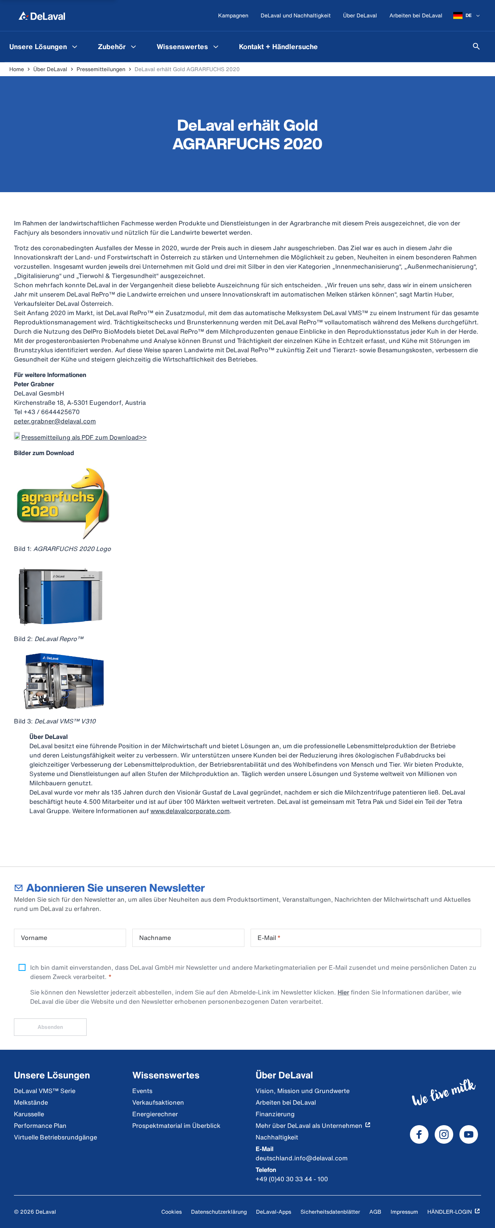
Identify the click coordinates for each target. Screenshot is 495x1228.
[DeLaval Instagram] (444, 1134)
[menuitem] (44, 46)
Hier (343, 992)
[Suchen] (476, 46)
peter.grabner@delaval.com (55, 421)
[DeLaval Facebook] (419, 1134)
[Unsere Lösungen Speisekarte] (74, 46)
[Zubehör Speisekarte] (133, 46)
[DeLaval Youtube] (468, 1134)
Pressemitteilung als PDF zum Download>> (84, 437)
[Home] (41, 15)
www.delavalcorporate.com (190, 810)
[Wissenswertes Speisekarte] (216, 46)
